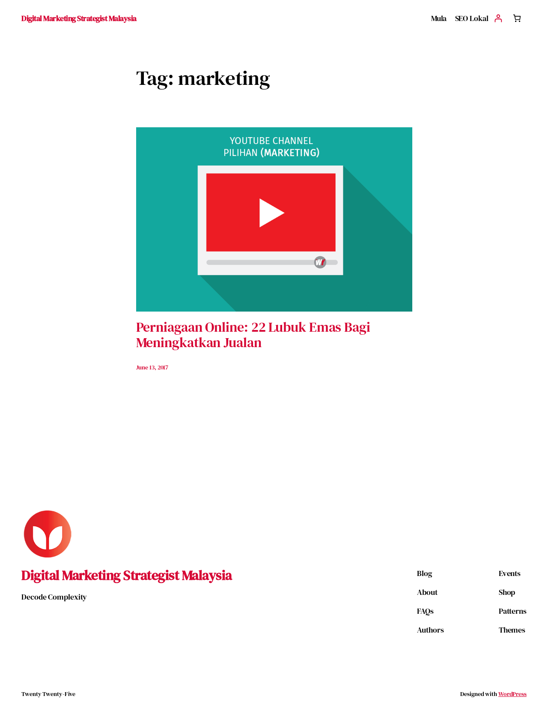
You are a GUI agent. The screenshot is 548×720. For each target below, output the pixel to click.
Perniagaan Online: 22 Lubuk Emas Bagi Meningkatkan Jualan (253, 335)
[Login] (498, 18)
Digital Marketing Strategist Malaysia (79, 18)
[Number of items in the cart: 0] (517, 18)
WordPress (512, 694)
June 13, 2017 (152, 367)
